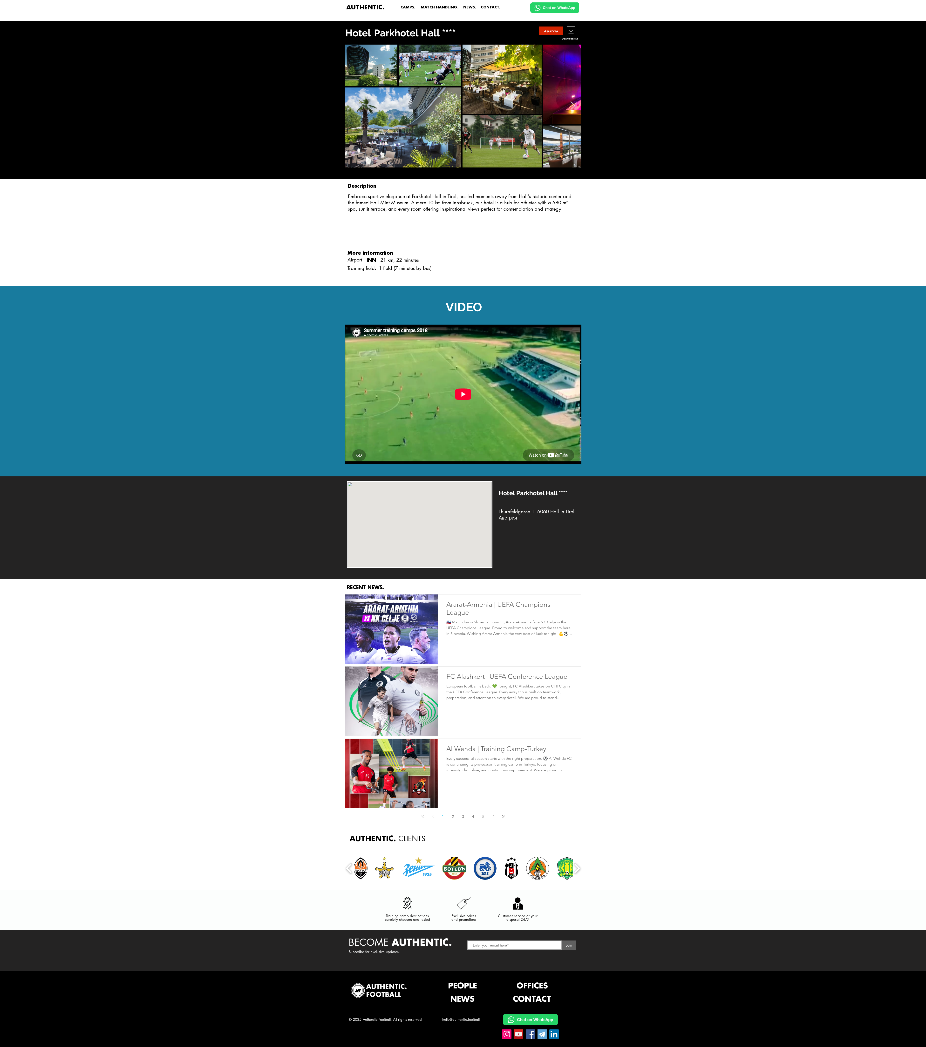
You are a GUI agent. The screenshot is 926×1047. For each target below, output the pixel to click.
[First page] (422, 816)
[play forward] (577, 868)
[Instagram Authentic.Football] (506, 1034)
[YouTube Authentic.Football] (518, 1034)
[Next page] (493, 816)
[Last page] (503, 816)
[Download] (571, 31)
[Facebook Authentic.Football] (530, 1034)
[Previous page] (432, 816)
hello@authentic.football (461, 1019)
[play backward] (349, 868)
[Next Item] (573, 106)
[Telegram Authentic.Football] (542, 1034)
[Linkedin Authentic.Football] (554, 1034)
